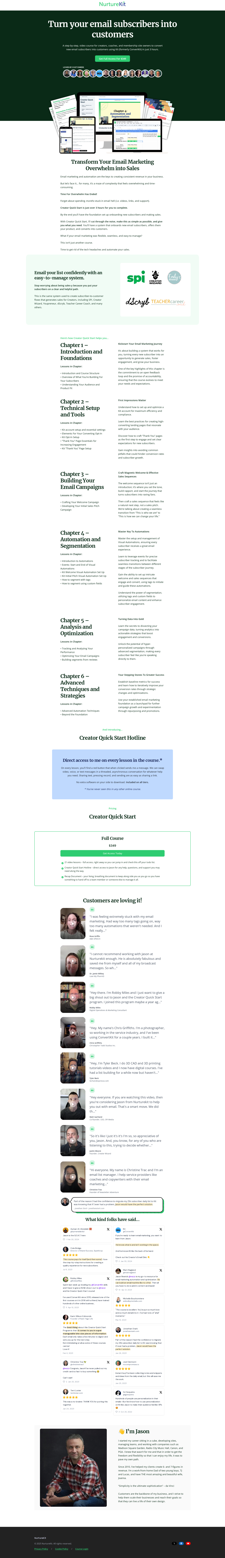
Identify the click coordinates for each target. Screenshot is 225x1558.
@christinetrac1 (77, 1364)
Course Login (81, 1548)
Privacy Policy (41, 1548)
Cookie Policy (61, 1548)
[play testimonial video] (73, 923)
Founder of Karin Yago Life (81, 1319)
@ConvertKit (128, 1231)
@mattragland (129, 1272)
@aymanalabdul (77, 1231)
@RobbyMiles (76, 1281)
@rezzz (132, 1276)
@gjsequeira (128, 1394)
